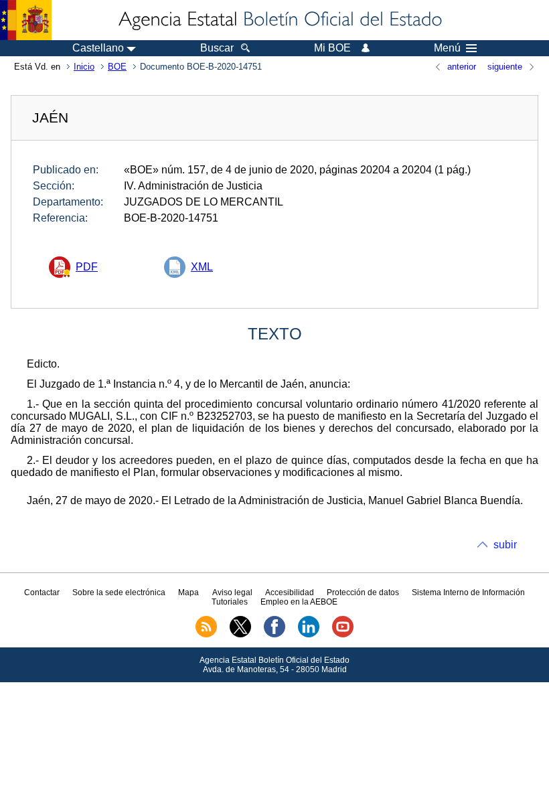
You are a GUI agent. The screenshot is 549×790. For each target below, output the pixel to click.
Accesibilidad (289, 592)
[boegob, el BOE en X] (240, 634)
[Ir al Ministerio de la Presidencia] (26, 20)
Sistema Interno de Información (468, 592)
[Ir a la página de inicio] (279, 20)
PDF (87, 266)
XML (202, 266)
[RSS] (206, 634)
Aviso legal (232, 592)
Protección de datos (363, 592)
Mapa (188, 592)
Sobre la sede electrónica (118, 592)
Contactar (42, 592)
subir (505, 544)
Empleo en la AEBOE (298, 602)
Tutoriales (230, 602)
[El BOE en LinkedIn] (308, 634)
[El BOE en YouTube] (343, 634)
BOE (117, 67)
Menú (447, 48)
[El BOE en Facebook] (274, 634)
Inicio (84, 67)
